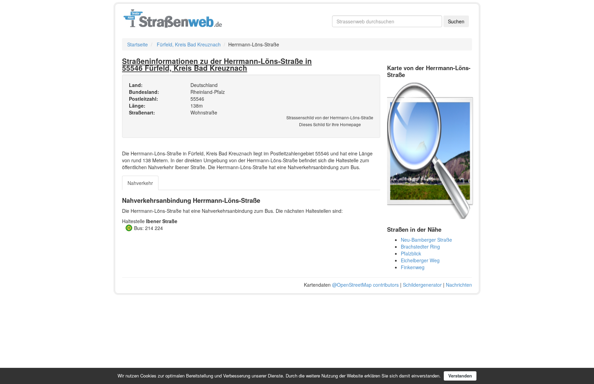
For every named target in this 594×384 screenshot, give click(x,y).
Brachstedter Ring (420, 246)
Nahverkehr (140, 182)
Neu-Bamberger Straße (426, 239)
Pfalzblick (411, 253)
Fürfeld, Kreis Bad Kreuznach (189, 44)
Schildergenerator (422, 284)
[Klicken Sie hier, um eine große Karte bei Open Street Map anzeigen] (430, 149)
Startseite (137, 44)
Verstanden (460, 375)
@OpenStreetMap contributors (365, 284)
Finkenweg (413, 267)
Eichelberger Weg (420, 260)
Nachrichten (459, 284)
